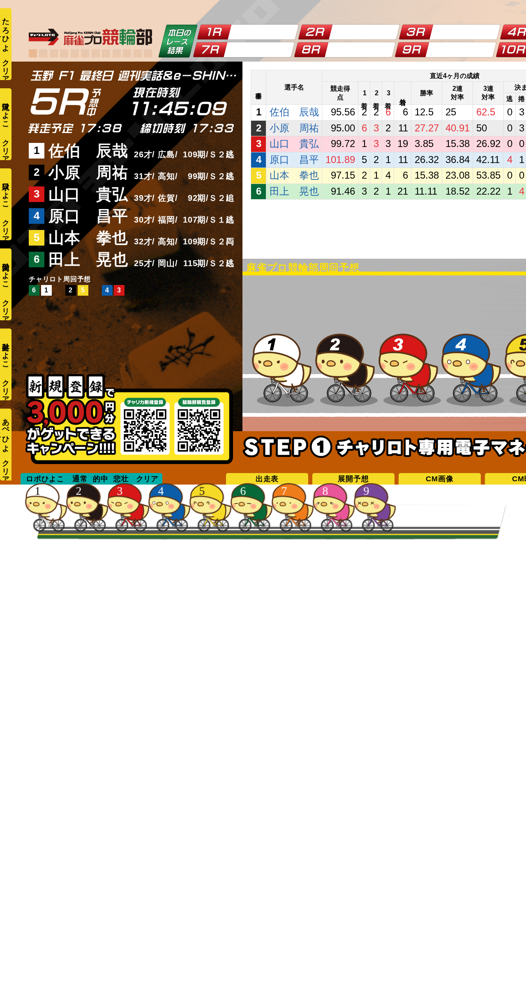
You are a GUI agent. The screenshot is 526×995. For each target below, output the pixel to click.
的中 (100, 479)
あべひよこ (5, 431)
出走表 (267, 479)
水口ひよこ (6, 191)
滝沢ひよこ (6, 111)
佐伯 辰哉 (88, 150)
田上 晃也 (88, 259)
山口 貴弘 (88, 194)
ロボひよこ (45, 479)
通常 (80, 479)
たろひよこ (5, 30)
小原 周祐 (88, 172)
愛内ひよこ (6, 271)
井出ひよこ (6, 351)
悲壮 (121, 479)
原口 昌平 (88, 216)
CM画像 (439, 479)
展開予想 (353, 479)
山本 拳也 (88, 237)
